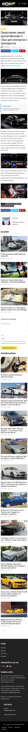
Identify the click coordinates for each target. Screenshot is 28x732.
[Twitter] (4, 666)
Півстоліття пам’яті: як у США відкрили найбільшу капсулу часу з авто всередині (14, 309)
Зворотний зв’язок (10, 714)
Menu (24, 3)
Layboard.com (5, 699)
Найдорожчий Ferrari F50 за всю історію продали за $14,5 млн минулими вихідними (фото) (11, 622)
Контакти (4, 653)
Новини (3, 28)
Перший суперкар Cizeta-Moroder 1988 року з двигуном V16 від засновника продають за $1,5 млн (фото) (14, 403)
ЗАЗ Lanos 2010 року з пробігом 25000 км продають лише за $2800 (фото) (14, 457)
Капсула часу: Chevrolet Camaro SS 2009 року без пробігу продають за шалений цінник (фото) (14, 594)
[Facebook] (1, 666)
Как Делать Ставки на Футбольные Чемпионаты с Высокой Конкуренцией (13, 281)
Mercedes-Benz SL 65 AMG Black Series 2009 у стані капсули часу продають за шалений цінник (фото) (14, 484)
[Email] (10, 666)
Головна (3, 648)
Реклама (3, 656)
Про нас (3, 650)
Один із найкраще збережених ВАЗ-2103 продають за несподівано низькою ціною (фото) (13, 566)
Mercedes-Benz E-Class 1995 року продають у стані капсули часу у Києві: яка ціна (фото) (12, 430)
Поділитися (6, 51)
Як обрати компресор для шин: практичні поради (11, 376)
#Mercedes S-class (11, 204)
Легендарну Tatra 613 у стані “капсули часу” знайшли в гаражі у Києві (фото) (14, 539)
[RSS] (9, 666)
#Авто (19, 204)
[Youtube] (3, 666)
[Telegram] (7, 666)
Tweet (15, 51)
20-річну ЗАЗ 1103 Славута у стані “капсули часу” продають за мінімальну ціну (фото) (12, 512)
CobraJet (7, 47)
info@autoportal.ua (14, 692)
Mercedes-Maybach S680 (13, 66)
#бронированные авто (7, 206)
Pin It (23, 51)
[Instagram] (6, 666)
